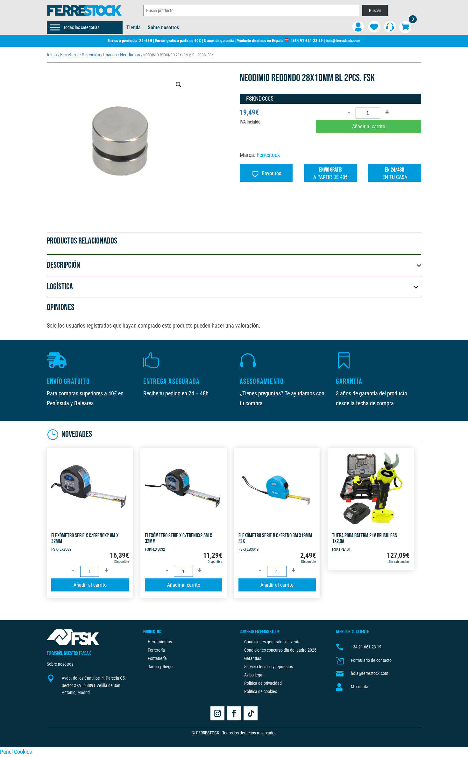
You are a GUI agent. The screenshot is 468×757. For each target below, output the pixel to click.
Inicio (52, 55)
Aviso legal (253, 674)
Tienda (133, 28)
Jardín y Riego (160, 666)
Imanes (110, 55)
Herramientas (160, 641)
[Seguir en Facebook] (234, 713)
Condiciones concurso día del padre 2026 (280, 650)
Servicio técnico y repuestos (268, 666)
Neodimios (130, 55)
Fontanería (157, 658)
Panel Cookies (16, 751)
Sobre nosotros (163, 28)
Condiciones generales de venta (272, 641)
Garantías (252, 658)
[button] (178, 84)
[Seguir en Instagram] (217, 713)
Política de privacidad (263, 683)
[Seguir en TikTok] (251, 713)
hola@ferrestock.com (343, 40)
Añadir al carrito (368, 127)
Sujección (91, 55)
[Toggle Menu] (55, 27)
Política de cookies (260, 691)
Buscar (375, 10)
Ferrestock (268, 155)
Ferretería (69, 55)
